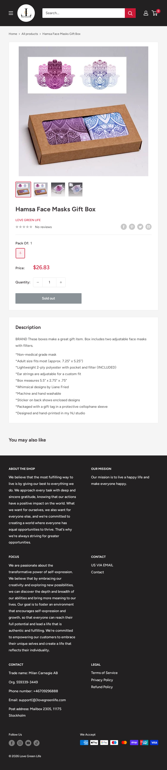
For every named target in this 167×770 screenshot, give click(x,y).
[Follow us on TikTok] (36, 743)
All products (30, 34)
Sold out (48, 298)
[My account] (146, 13)
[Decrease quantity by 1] (37, 282)
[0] (154, 13)
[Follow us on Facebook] (12, 743)
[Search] (130, 13)
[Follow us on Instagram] (20, 743)
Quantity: (22, 282)
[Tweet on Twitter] (140, 226)
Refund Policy (102, 687)
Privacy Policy (102, 680)
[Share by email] (148, 226)
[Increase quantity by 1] (60, 282)
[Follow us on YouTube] (28, 743)
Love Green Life (28, 220)
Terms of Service (104, 673)
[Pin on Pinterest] (132, 226)
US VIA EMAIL (102, 565)
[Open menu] (11, 13)
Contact (97, 572)
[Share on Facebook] (124, 226)
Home (13, 34)
